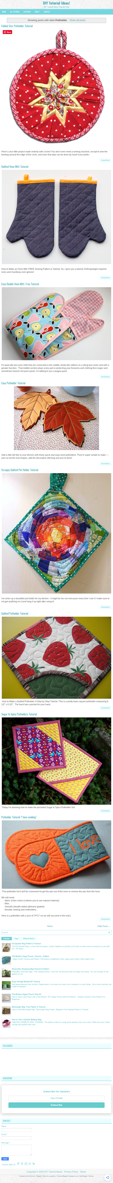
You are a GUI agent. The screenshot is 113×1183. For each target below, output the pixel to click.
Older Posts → (104, 926)
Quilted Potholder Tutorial (14, 613)
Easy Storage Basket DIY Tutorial (26, 982)
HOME (4, 11)
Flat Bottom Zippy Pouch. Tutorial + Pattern (30, 956)
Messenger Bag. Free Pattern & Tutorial (28, 1007)
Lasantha (52, 1176)
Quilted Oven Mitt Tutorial (14, 166)
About (83, 1172)
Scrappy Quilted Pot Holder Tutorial (19, 469)
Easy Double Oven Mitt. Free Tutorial (20, 283)
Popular (7, 939)
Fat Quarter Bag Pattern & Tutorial (26, 944)
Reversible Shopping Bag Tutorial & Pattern (30, 969)
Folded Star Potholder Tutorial (17, 25)
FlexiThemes (31, 1176)
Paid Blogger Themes (86, 1176)
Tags (16, 939)
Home (50, 926)
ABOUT (37, 11)
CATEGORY (27, 11)
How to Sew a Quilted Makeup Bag (26, 1020)
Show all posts (77, 20)
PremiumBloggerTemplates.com (67, 1176)
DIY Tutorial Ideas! (56, 3)
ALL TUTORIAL (14, 11)
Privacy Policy (71, 1172)
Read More (105, 160)
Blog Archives (28, 939)
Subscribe (56, 1105)
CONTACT (47, 11)
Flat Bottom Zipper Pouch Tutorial (26, 994)
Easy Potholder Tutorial (13, 383)
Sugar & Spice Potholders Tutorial (19, 714)
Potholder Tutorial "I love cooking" (19, 817)
